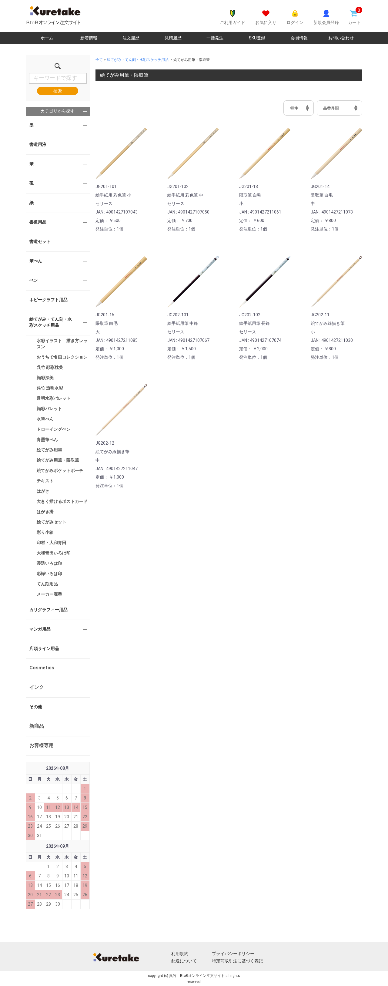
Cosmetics (41, 668)
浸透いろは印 (49, 563)
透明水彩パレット (54, 398)
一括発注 (214, 37)
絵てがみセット (51, 522)
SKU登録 (257, 37)
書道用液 (37, 144)
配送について (184, 960)
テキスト (45, 480)
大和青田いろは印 (54, 552)
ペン (33, 280)
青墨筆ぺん (47, 439)
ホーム (47, 37)
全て (99, 60)
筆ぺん (35, 260)
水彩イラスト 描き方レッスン (62, 343)
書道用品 (37, 222)
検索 (57, 91)
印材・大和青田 (51, 542)
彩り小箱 (45, 532)
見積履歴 (173, 37)
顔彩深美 (45, 377)
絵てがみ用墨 (49, 449)
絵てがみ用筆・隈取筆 (58, 460)
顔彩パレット (49, 408)
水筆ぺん (45, 418)
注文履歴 (130, 37)
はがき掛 (45, 511)
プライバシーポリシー (233, 953)
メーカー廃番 (49, 594)
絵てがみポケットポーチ (60, 470)
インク (36, 687)
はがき (43, 491)
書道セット (40, 241)
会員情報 (299, 37)
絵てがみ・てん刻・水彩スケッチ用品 (50, 322)
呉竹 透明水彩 (50, 387)
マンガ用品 (40, 629)
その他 (35, 706)
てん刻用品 (47, 583)
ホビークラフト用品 (48, 299)
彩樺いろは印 (49, 573)
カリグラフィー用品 (48, 609)
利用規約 (179, 953)
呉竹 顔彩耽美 (50, 367)
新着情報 (88, 37)
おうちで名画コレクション (62, 357)
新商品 (36, 726)
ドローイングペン (54, 429)
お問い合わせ (341, 37)
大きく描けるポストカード (62, 501)
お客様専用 (41, 745)
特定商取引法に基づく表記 (237, 960)
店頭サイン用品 (44, 648)
